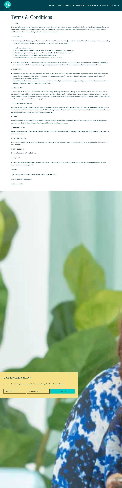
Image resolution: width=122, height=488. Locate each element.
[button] (63, 5)
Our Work (92, 5)
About (59, 5)
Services (68, 5)
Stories (103, 5)
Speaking (80, 5)
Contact (113, 5)
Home (51, 5)
